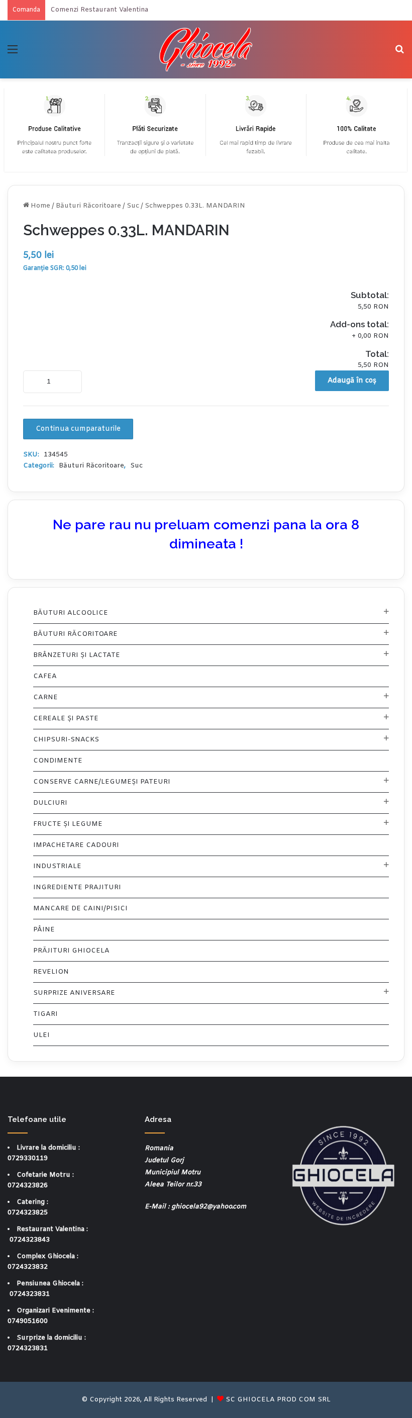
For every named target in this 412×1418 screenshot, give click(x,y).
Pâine (44, 929)
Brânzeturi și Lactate (76, 655)
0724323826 (28, 1185)
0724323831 (30, 1294)
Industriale (57, 866)
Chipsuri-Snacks (66, 739)
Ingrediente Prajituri (77, 887)
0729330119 (28, 1158)
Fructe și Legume (67, 824)
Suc (133, 206)
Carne (45, 697)
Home (40, 206)
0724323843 (30, 1240)
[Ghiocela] (206, 49)
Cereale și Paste (65, 718)
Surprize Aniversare (74, 993)
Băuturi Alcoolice (70, 613)
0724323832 (28, 1267)
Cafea (45, 676)
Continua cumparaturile (78, 429)
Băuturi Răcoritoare (88, 206)
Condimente (57, 761)
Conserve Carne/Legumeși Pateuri (101, 782)
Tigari (45, 1014)
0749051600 (28, 1321)
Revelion (51, 972)
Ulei (41, 1035)
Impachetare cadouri (76, 845)
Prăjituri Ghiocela (71, 951)
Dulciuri (50, 803)
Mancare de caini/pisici (80, 908)
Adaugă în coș (352, 381)
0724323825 (28, 1212)
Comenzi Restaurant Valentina (99, 10)
